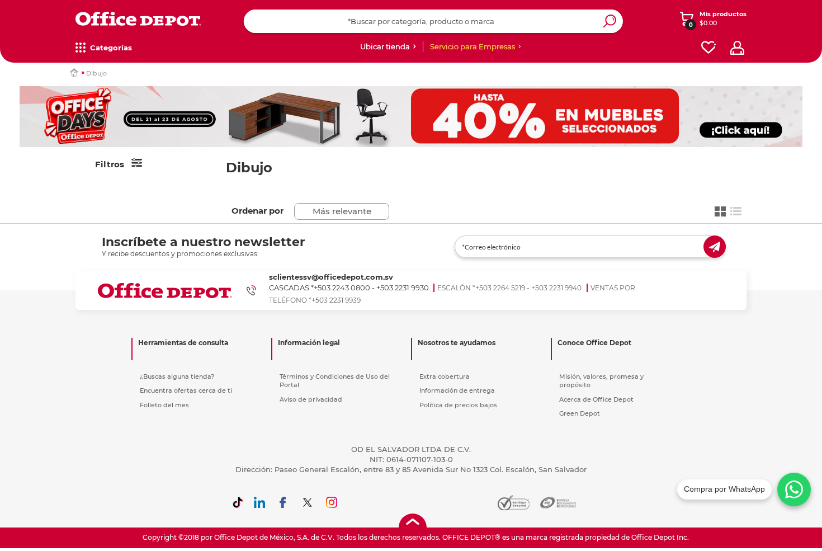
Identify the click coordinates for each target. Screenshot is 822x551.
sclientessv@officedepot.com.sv (331, 276)
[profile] (737, 48)
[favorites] (708, 48)
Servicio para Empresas (472, 46)
